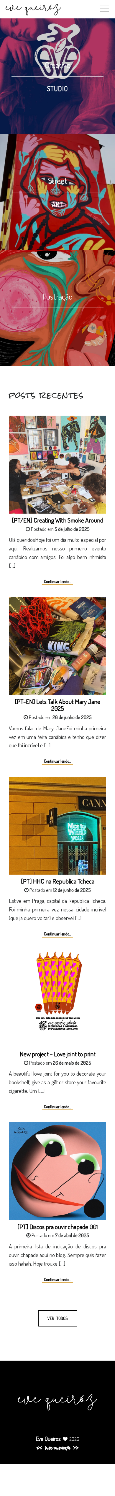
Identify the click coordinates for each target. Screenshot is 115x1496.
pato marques (57, 1448)
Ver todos (57, 1318)
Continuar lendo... (57, 581)
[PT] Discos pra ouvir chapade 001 (57, 1227)
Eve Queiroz (48, 1438)
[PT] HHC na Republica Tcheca (57, 881)
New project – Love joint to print (58, 1054)
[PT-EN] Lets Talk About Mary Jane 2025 (57, 705)
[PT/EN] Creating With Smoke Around (57, 520)
